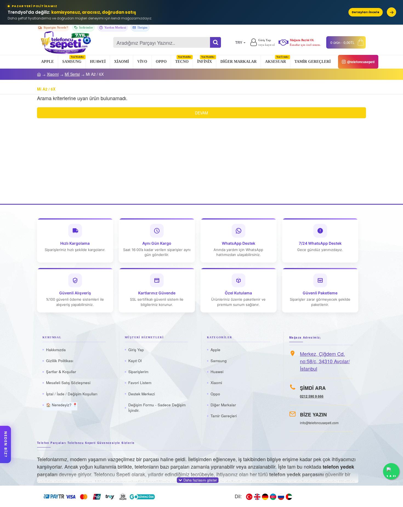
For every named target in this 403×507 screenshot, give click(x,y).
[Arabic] (289, 496)
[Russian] (281, 496)
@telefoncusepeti (360, 61)
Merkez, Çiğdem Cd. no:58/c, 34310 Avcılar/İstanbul (325, 361)
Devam (201, 113)
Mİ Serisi (72, 74)
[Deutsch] (265, 496)
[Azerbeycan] (273, 496)
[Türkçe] (249, 496)
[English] (257, 496)
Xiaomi (53, 74)
